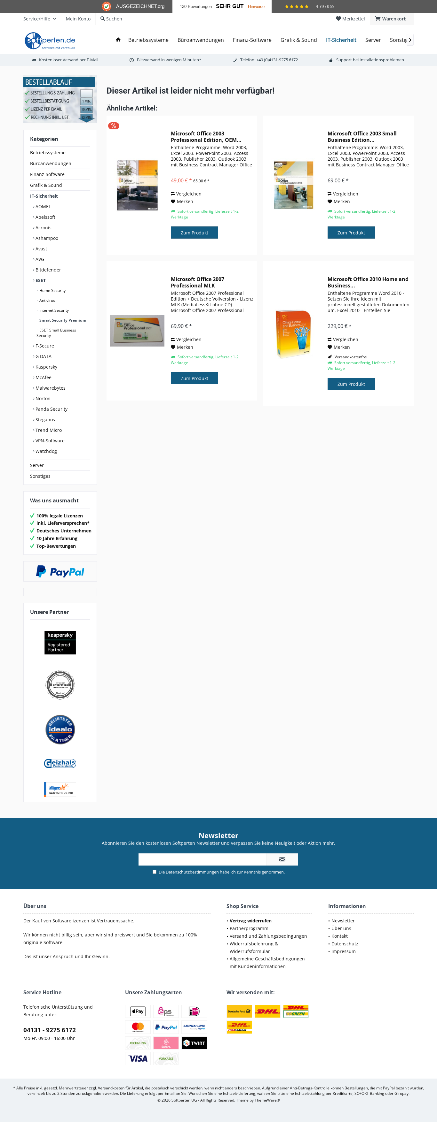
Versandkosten (111, 1088)
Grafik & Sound (46, 185)
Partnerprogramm (249, 928)
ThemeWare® (267, 1100)
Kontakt (339, 936)
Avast (40, 249)
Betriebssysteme (48, 152)
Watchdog (45, 451)
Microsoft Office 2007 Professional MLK (197, 282)
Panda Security (51, 409)
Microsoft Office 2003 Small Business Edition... (362, 136)
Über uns (341, 928)
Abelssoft (44, 217)
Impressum (343, 951)
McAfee (43, 377)
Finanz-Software (47, 174)
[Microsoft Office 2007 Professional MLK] (137, 331)
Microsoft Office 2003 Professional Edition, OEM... (206, 136)
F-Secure (44, 346)
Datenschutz (344, 944)
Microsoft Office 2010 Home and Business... (368, 282)
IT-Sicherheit (44, 196)
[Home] (118, 40)
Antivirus (46, 300)
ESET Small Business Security (56, 332)
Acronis (43, 228)
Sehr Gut (229, 6)
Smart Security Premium (62, 320)
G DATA (43, 356)
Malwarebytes (50, 388)
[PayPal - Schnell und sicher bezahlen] (60, 571)
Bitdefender (47, 270)
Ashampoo (46, 238)
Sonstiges (40, 476)
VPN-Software (49, 441)
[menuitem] (392, 19)
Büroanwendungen (50, 163)
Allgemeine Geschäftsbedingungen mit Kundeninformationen (267, 962)
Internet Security (53, 310)
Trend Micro (48, 430)
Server (37, 465)
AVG (39, 259)
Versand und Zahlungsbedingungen (268, 936)
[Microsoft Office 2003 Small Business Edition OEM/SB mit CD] (294, 185)
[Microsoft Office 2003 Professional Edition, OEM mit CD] (137, 185)
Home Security (52, 290)
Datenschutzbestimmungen (192, 872)
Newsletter (343, 921)
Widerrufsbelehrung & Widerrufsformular (254, 947)
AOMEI (42, 206)
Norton (42, 398)
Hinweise (256, 6)
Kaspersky (45, 367)
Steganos (44, 419)
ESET (40, 280)
